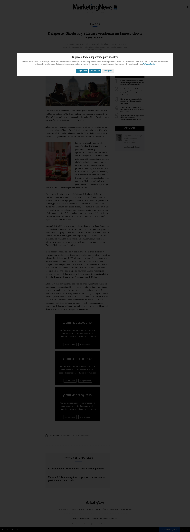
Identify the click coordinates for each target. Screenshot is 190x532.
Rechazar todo (95, 71)
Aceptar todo (82, 71)
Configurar (108, 71)
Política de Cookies (149, 64)
